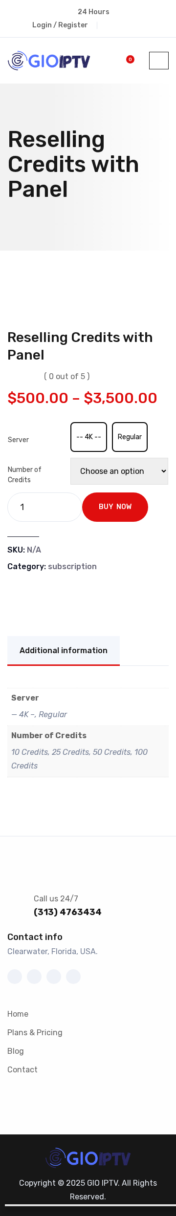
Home (17, 1014)
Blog (15, 1051)
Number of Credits (25, 475)
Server (18, 440)
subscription (72, 566)
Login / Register (60, 25)
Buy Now (115, 507)
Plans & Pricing (35, 1032)
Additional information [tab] (64, 650)
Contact (22, 1069)
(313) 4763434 (68, 912)
